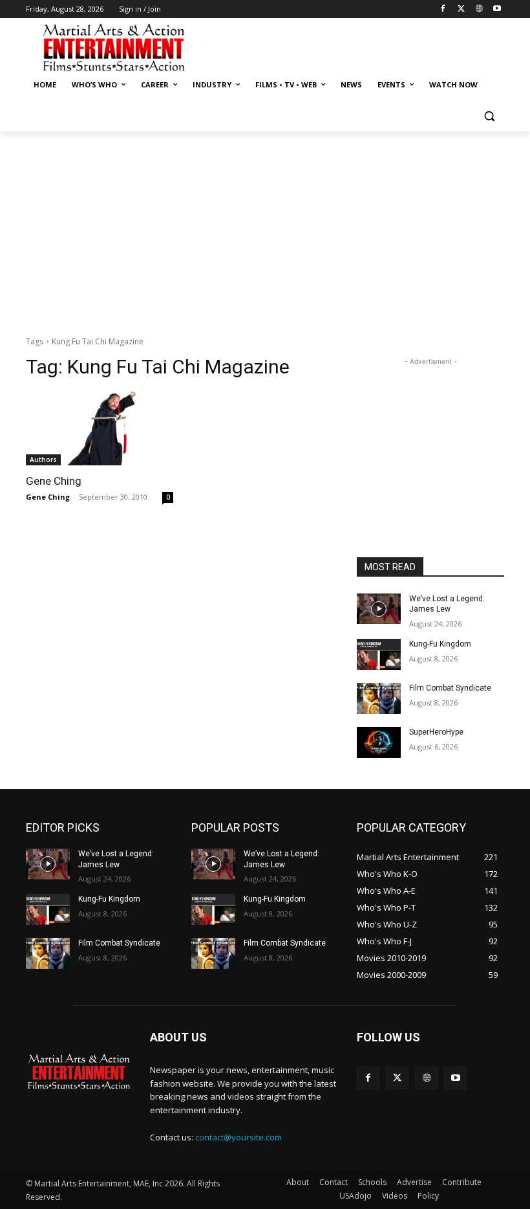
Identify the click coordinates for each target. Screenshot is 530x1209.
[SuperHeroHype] (379, 742)
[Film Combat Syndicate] (379, 698)
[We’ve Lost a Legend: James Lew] (379, 609)
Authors (43, 459)
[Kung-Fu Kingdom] (379, 654)
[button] (489, 116)
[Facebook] (443, 9)
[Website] (478, 9)
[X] (461, 9)
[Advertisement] (353, 46)
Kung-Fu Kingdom (440, 644)
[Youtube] (496, 9)
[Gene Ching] (99, 428)
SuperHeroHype (436, 732)
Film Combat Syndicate (450, 688)
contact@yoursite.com (238, 1137)
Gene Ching (53, 480)
